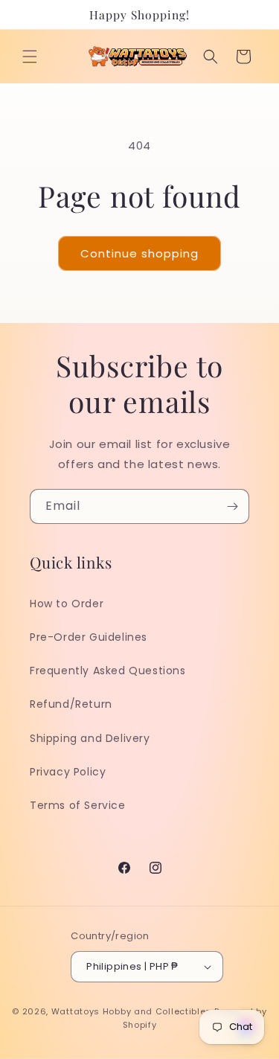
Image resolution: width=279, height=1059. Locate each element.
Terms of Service (78, 805)
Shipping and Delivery (90, 738)
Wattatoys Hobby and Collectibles (131, 1011)
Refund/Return (71, 704)
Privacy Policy (68, 771)
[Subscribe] (232, 506)
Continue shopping (139, 253)
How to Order (66, 603)
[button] (29, 56)
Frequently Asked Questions (108, 670)
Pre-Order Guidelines (88, 637)
